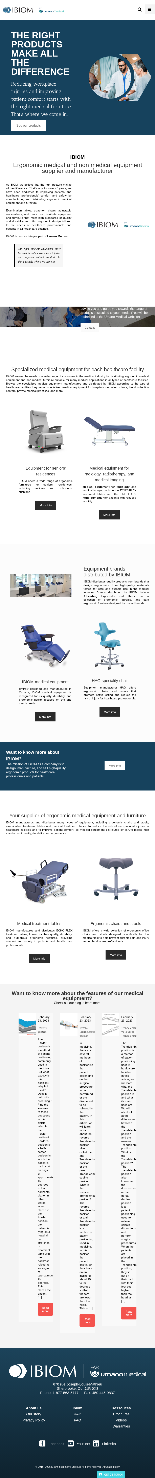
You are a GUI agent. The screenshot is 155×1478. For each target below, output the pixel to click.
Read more (45, 1309)
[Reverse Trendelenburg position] (69, 1024)
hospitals (98, 387)
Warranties (121, 1426)
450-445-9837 (103, 1393)
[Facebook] (51, 1443)
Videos (121, 1420)
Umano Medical (57, 236)
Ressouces (121, 1408)
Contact (90, 327)
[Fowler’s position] (27, 1024)
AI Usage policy (111, 1466)
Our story (33, 1414)
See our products (28, 125)
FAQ (77, 1420)
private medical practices (33, 390)
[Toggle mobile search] (140, 9)
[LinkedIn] (104, 1443)
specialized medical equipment (42, 383)
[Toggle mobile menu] (150, 9)
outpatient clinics (116, 387)
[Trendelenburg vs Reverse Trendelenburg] (110, 1024)
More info (46, 505)
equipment (86, 822)
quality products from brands (125, 581)
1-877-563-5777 (66, 1393)
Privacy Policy (33, 1420)
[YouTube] (79, 1443)
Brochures (121, 1414)
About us (34, 1408)
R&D (77, 1414)
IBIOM (14, 184)
